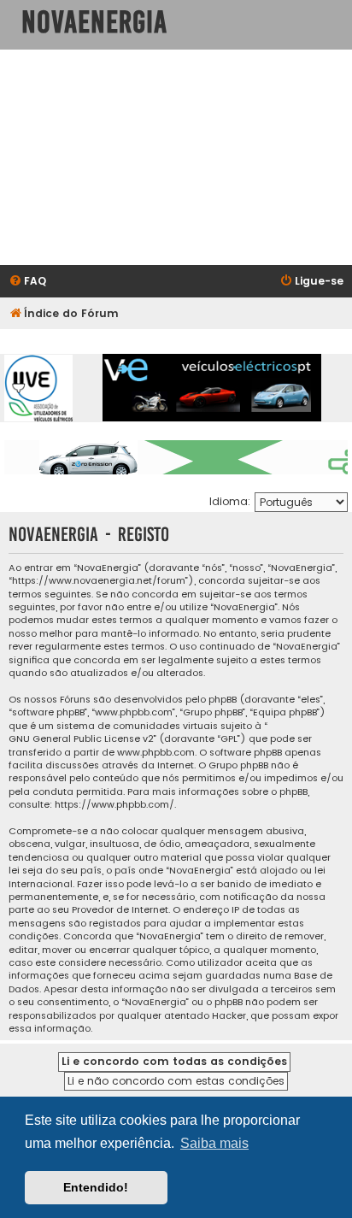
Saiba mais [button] (214, 1143)
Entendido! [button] (95, 1187)
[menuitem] (27, 281)
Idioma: (229, 501)
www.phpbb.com (156, 752)
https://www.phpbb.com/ (114, 804)
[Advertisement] (176, 157)
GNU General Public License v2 (81, 739)
